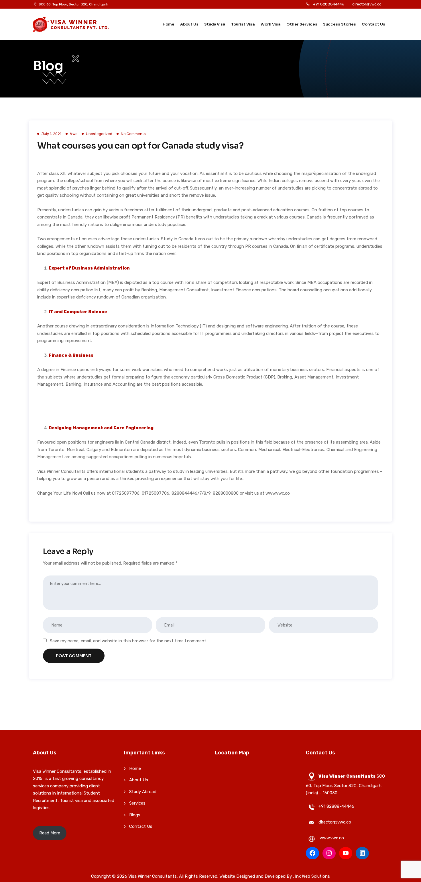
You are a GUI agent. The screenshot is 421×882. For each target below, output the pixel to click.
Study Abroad (142, 791)
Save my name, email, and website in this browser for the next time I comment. (128, 640)
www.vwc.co (332, 837)
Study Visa (214, 24)
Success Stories (339, 24)
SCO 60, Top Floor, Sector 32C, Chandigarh (73, 4)
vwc (73, 134)
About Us (189, 24)
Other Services (301, 24)
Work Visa (271, 24)
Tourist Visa (243, 24)
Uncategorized (99, 134)
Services (137, 803)
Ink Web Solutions (312, 876)
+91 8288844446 (328, 4)
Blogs (134, 814)
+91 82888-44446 (336, 806)
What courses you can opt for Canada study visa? (140, 145)
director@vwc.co (366, 4)
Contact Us (373, 24)
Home (168, 24)
